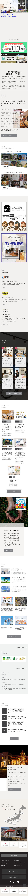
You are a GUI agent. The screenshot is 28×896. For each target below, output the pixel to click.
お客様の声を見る (12, 393)
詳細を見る (13, 789)
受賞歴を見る (20, 648)
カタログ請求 (21, 3)
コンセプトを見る (7, 135)
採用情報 (3, 865)
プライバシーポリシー (18, 863)
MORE (4, 288)
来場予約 (19, 2)
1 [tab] (9, 40)
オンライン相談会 (24, 4)
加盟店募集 (9, 16)
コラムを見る (12, 636)
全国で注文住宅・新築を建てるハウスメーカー (14, 886)
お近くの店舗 (4, 860)
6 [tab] (17, 40)
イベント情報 (14, 855)
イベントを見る (12, 491)
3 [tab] (12, 40)
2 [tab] (11, 40)
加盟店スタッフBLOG (14, 877)
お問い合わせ (17, 865)
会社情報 (3, 863)
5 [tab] (15, 40)
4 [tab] (14, 40)
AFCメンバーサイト (14, 871)
